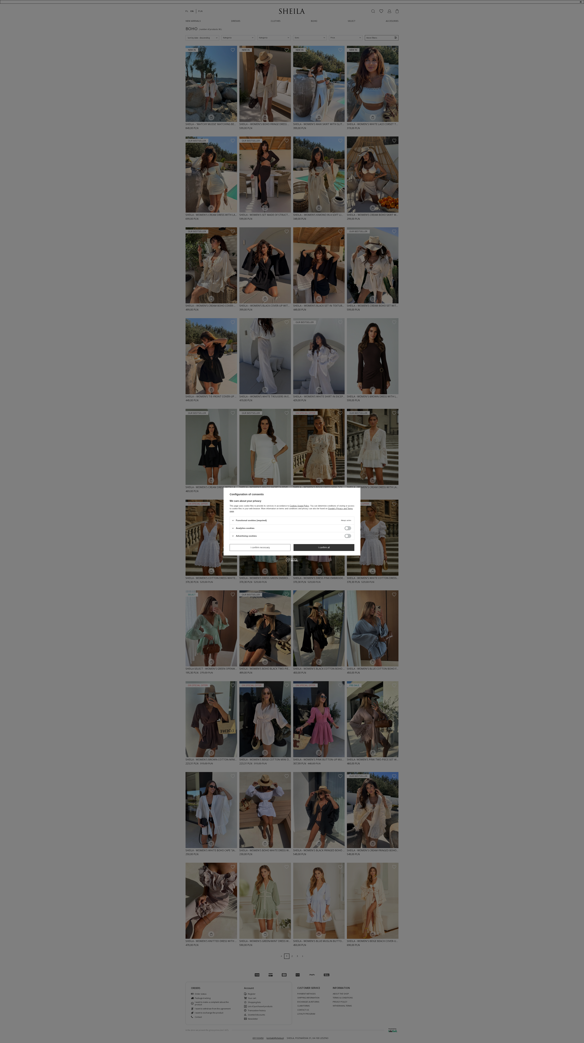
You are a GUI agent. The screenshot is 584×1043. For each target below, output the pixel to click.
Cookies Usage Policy (299, 506)
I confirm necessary (260, 547)
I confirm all (324, 547)
